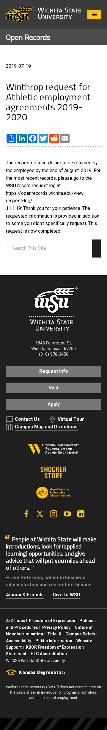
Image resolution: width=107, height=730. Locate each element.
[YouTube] (67, 513)
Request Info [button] (53, 371)
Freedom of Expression (52, 620)
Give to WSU (66, 595)
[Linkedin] (80, 513)
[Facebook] (26, 513)
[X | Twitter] (39, 513)
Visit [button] (54, 388)
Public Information (53, 640)
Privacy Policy (56, 627)
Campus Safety (80, 634)
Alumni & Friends (25, 595)
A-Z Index (15, 620)
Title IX (54, 634)
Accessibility (18, 640)
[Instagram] (53, 513)
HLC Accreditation (49, 653)
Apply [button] (54, 404)
